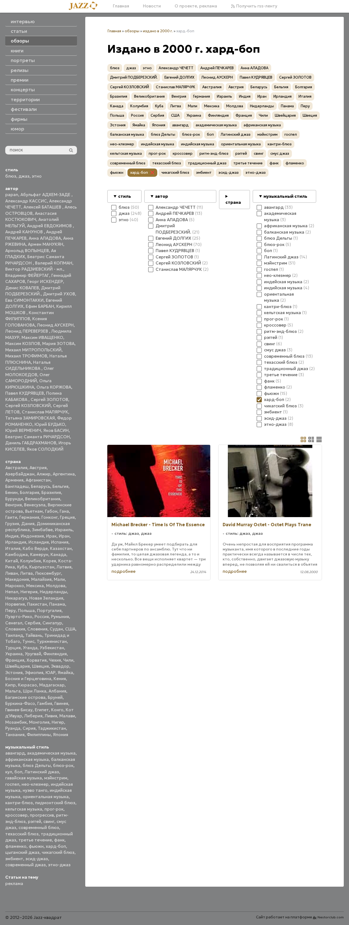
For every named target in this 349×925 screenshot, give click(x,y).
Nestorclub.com (331, 917)
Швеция (40, 666)
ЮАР (50, 672)
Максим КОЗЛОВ (22, 343)
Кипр (10, 685)
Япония (60, 734)
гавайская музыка (23, 777)
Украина (14, 653)
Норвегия (15, 604)
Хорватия (36, 660)
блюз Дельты (37, 765)
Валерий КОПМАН (53, 263)
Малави (67, 715)
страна (233, 202)
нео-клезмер (35, 784)
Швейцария (17, 666)
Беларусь (40, 486)
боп (18, 771)
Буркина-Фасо (20, 703)
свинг (48, 821)
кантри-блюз (19, 802)
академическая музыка (51, 753)
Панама (57, 604)
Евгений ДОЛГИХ (179, 77)
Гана (64, 511)
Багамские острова (25, 697)
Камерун (39, 554)
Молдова (55, 585)
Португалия (49, 610)
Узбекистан (52, 647)
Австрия (38, 467)
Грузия (12, 523)
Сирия (29, 728)
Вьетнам (34, 511)
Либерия (33, 715)
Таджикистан (52, 728)
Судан (56, 629)
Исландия (38, 542)
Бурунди (14, 498)
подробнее (123, 571)
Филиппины (39, 734)
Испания (59, 542)
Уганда (30, 647)
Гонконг (49, 517)
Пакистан (37, 604)
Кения (60, 678)
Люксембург (48, 573)
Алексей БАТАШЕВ (42, 207)
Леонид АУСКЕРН (55, 325)
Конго (57, 709)
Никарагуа (16, 598)
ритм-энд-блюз (213, 153)
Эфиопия (34, 672)
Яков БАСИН (56, 430)
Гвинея (61, 703)
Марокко (14, 585)
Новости (152, 6)
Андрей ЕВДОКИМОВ (50, 225)
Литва (26, 573)
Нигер (58, 722)
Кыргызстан (41, 567)
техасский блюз (22, 833)
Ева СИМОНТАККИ (24, 300)
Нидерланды (53, 591)
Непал (11, 591)
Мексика (35, 585)
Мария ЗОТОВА (58, 343)
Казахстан (61, 548)
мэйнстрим (55, 777)
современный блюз (38, 827)
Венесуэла (35, 504)
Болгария (29, 492)
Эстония (14, 672)
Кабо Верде (35, 548)
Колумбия (30, 560)
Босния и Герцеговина (28, 678)
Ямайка (65, 672)
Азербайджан (19, 474)
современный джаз (25, 864)
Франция (14, 660)
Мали (59, 579)
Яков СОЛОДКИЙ (45, 449)
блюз (10, 176)
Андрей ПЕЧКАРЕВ (217, 68)
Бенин (11, 492)
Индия (11, 536)
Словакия (15, 629)
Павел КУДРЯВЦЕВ (24, 393)
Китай (11, 560)
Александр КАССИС (26, 201)
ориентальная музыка (46, 796)
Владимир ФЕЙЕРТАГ (27, 275)
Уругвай (33, 653)
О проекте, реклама (196, 6)
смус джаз (279, 153)
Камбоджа (16, 554)
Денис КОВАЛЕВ (22, 287)
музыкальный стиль (285, 196)
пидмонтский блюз (55, 802)
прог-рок (53, 809)
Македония (17, 579)
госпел (12, 784)
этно (37, 176)
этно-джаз (59, 864)
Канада (58, 554)
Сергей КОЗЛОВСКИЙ (28, 405)
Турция (13, 647)
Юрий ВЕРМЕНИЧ (23, 430)
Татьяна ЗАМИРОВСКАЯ (30, 418)
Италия (12, 548)
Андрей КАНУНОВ (24, 231)
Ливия (51, 715)
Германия (29, 517)
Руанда (12, 728)
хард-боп (56, 846)
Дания (27, 523)
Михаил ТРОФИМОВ (26, 356)
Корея (49, 560)
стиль (124, 196)
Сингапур (52, 622)
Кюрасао (27, 685)
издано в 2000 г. (158, 31)
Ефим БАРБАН (40, 306)
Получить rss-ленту (256, 6)
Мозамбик (16, 722)
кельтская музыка (23, 809)
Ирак (51, 536)
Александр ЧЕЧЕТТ (176, 68)
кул (8, 771)
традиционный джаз (207, 163)
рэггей (34, 821)
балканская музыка (127, 134)
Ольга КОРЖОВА (53, 387)
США (70, 629)
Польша (26, 610)
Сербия (32, 622)
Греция (67, 517)
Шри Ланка (34, 691)
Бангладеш (17, 486)
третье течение (35, 840)
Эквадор (60, 666)
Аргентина (64, 474)
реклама (14, 883)
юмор (17, 129)
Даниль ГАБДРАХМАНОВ (30, 442)
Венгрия (13, 504)
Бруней (55, 697)
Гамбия (44, 703)
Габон (51, 511)
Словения (37, 629)
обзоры (132, 31)
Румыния (60, 616)
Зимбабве (42, 529)
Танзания (15, 734)
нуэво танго (35, 790)
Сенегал (13, 622)
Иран (64, 536)
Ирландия (15, 542)
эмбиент (14, 858)
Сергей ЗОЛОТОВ (49, 399)
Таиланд (14, 635)
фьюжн (36, 846)
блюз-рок (63, 765)
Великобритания (42, 498)
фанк (59, 840)
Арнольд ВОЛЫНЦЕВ (27, 250)
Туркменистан (52, 641)
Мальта (13, 691)
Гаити (11, 517)
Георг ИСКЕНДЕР (45, 281)
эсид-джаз (36, 858)
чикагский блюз (58, 852)
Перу (10, 610)
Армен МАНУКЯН (45, 244)
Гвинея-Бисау (19, 709)
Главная (121, 6)
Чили (68, 660)
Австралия (16, 467)
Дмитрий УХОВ (59, 293)
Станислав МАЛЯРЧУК (45, 412)
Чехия (55, 660)
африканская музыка (27, 759)
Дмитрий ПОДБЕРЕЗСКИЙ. (134, 77)
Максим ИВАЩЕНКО (42, 337)
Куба (22, 567)
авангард (15, 753)
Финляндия (55, 653)
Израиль (64, 529)
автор (161, 196)
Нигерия (29, 591)
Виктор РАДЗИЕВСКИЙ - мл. (34, 269)
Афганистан (38, 480)
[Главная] (85, 6)
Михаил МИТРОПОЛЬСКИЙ (33, 349)
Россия (41, 616)
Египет (42, 709)
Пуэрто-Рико (18, 616)
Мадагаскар (52, 685)
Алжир (43, 474)
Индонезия (32, 536)
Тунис (28, 641)
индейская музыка (157, 144)
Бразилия (51, 492)
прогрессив (42, 815)
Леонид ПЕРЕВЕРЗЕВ (27, 331)
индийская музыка (197, 144)
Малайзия (41, 579)
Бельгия (60, 486)
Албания (57, 691)
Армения (14, 480)
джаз (24, 176)
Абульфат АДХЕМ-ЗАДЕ (45, 194)
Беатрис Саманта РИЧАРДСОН (37, 436)
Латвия (64, 567)
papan (11, 194)
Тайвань (33, 635)
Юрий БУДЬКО (49, 424)
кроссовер (16, 815)
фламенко (15, 846)
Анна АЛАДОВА (45, 238)
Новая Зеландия (46, 598)
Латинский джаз (42, 771)
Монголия (39, 722)
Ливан (11, 573)
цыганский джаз (22, 852)
